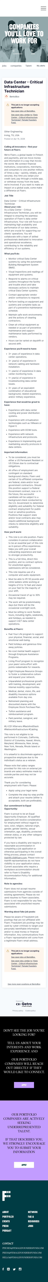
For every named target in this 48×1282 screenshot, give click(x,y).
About (5, 1212)
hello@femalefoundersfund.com (22, 1257)
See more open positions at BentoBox (24, 984)
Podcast (6, 1230)
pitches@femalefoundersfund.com (23, 1248)
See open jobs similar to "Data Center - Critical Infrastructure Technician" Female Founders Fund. (24, 119)
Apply (24, 1085)
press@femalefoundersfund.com (22, 1252)
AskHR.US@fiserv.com (15, 857)
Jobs (30, 1226)
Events (6, 1221)
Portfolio (8, 1217)
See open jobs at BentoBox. (23, 111)
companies (16, 65)
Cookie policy (30, 1011)
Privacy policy (18, 1011)
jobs (4, 65)
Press (5, 1226)
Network (33, 1212)
